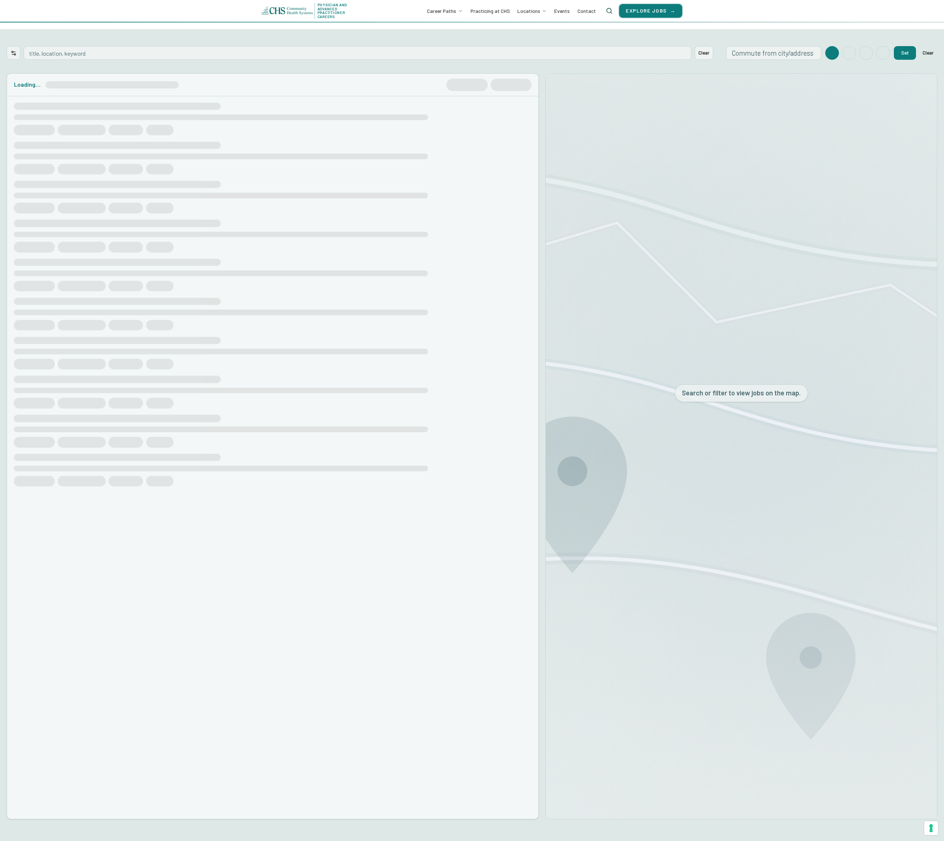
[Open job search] (609, 10)
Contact (586, 11)
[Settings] (13, 53)
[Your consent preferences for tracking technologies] (931, 828)
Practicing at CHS (490, 11)
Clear (703, 52)
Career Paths (441, 11)
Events (562, 11)
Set (905, 52)
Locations (528, 11)
